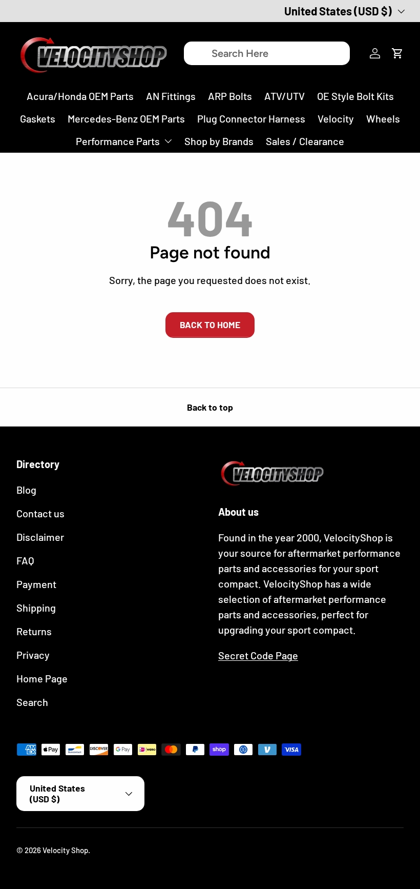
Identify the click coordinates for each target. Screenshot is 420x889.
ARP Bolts (230, 96)
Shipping (36, 607)
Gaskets (37, 118)
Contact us (40, 513)
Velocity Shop (65, 850)
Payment (36, 584)
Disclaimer (40, 537)
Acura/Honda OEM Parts (80, 96)
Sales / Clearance (305, 141)
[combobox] (266, 53)
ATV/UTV (284, 96)
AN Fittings (171, 96)
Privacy (33, 655)
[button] (397, 53)
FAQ (25, 560)
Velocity (336, 118)
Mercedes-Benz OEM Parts (126, 118)
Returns (34, 631)
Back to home (210, 324)
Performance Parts (118, 141)
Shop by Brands (219, 141)
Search (32, 702)
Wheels (383, 118)
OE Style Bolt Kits (355, 96)
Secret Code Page (258, 655)
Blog (26, 489)
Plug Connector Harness (251, 118)
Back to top (210, 407)
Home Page (42, 678)
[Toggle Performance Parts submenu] (168, 141)
